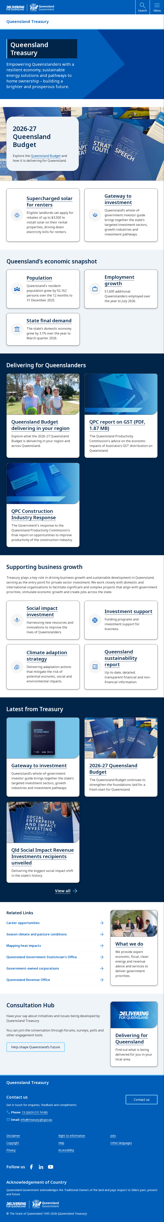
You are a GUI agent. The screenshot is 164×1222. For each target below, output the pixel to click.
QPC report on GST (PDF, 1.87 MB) (117, 424)
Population (39, 277)
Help (61, 1143)
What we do (129, 943)
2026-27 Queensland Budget (113, 768)
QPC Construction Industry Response (33, 514)
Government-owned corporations (32, 968)
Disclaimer (13, 1136)
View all (62, 890)
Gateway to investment (118, 199)
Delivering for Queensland (131, 1038)
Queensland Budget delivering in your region (40, 424)
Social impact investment (42, 611)
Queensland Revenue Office (28, 980)
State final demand (49, 320)
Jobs (113, 1136)
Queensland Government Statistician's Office (41, 957)
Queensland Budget (46, 156)
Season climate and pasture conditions (36, 934)
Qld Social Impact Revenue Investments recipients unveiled (42, 856)
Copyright (12, 1143)
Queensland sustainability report (121, 658)
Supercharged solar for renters (50, 201)
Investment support (128, 611)
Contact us (142, 1099)
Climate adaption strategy (47, 655)
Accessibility (66, 1150)
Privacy (11, 1150)
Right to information (71, 1136)
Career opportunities (23, 923)
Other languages (121, 1143)
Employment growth (119, 280)
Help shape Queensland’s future (35, 1047)
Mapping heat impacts (23, 945)
